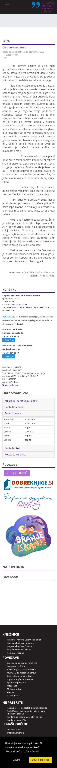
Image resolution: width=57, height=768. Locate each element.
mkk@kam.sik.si (19, 304)
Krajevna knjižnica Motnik (19, 649)
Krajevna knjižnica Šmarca (19, 646)
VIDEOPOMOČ (16, 473)
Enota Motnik (13, 448)
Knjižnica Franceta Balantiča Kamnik (24, 639)
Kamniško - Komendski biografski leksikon (27, 707)
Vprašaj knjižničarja (16, 682)
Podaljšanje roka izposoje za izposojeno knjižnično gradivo (26, 712)
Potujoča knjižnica (15, 454)
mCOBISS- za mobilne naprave (21, 672)
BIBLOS (10, 692)
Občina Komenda (15, 732)
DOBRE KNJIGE (14, 695)
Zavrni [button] (16, 759)
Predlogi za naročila (16, 720)
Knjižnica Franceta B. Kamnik (21, 400)
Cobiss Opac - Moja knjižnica (20, 676)
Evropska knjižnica (16, 666)
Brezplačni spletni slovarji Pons (22, 662)
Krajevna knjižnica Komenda (20, 643)
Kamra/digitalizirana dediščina (21, 669)
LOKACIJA (9, 340)
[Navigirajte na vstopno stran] (43, 7)
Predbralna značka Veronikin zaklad (24, 716)
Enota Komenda (14, 407)
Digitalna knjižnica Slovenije (20, 679)
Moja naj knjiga (14, 689)
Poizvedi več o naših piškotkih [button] (22, 751)
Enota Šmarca (13, 413)
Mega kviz (12, 685)
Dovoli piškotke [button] (40, 759)
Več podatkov (11, 385)
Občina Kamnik (14, 729)
